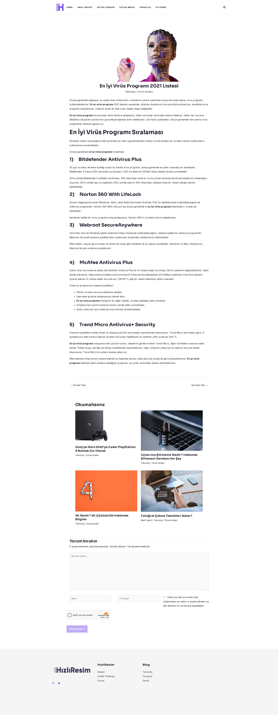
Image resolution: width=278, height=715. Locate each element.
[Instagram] (53, 683)
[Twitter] (59, 683)
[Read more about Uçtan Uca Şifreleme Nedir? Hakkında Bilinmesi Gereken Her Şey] (172, 430)
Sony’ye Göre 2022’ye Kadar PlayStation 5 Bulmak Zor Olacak (105, 449)
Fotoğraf (160, 7)
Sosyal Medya (127, 7)
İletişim (101, 671)
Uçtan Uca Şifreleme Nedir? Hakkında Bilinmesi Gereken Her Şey (169, 456)
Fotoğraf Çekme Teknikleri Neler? (166, 516)
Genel (69, 7)
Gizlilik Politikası (106, 676)
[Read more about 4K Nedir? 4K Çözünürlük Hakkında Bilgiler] (106, 490)
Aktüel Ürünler (106, 7)
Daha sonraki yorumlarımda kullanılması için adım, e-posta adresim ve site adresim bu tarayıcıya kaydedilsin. (186, 601)
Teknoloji (145, 7)
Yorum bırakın (145, 91)
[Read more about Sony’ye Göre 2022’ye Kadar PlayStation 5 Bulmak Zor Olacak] (91, 426)
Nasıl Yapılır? (85, 7)
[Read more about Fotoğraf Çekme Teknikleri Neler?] (172, 490)
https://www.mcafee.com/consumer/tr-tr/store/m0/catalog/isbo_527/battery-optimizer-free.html (140, 274)
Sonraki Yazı (199, 385)
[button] (224, 7)
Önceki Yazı (78, 385)
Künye (100, 680)
